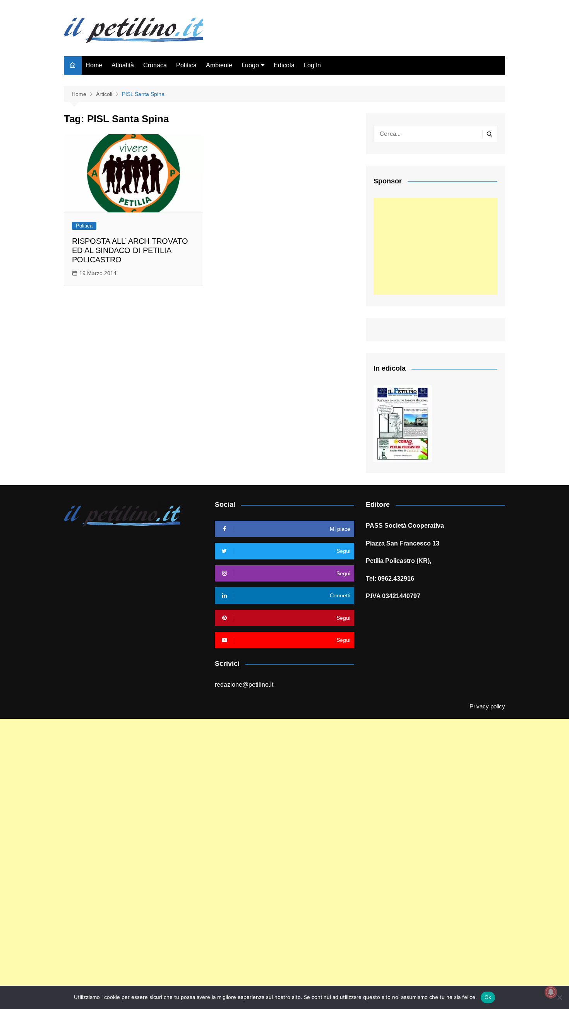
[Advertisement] (435, 246)
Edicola (284, 65)
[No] (559, 997)
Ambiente (219, 65)
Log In (312, 65)
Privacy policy (487, 706)
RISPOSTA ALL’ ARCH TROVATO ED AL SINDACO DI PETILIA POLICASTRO (130, 250)
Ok (488, 997)
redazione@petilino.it (244, 684)
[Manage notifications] (551, 992)
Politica (186, 65)
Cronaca (155, 65)
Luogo (250, 65)
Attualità (122, 65)
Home (94, 65)
